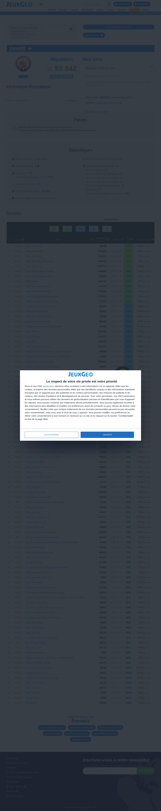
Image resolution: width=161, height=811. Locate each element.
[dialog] (80, 405)
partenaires (48, 386)
